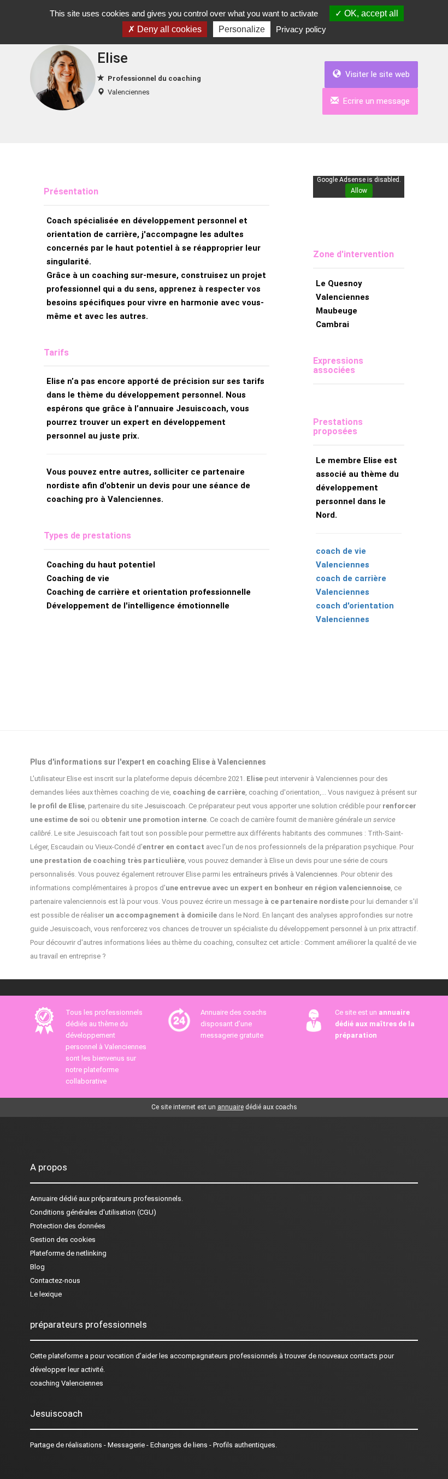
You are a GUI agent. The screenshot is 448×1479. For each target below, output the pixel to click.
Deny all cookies (168, 29)
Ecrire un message (374, 101)
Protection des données (67, 1226)
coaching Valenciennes (66, 1383)
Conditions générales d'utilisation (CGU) (93, 1212)
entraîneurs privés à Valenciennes (285, 874)
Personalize (242, 29)
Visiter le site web (375, 74)
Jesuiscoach (164, 806)
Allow (359, 190)
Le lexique (46, 1294)
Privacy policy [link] (301, 29)
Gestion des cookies (63, 1239)
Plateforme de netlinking (68, 1253)
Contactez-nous (55, 1280)
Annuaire (43, 1198)
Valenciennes (129, 92)
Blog (37, 1267)
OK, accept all (370, 13)
